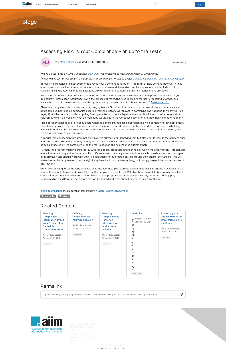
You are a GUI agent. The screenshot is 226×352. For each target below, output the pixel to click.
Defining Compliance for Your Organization (82, 216)
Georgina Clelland (143, 219)
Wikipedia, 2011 (160, 102)
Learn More (120, 330)
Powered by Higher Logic (113, 348)
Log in (200, 4)
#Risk (43, 190)
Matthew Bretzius (67, 62)
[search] (157, 4)
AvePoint (136, 213)
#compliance (55, 190)
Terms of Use (165, 327)
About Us (163, 324)
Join (116, 324)
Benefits (118, 327)
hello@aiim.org (83, 340)
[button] (53, 4)
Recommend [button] (178, 63)
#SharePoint (103, 190)
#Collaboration (120, 190)
